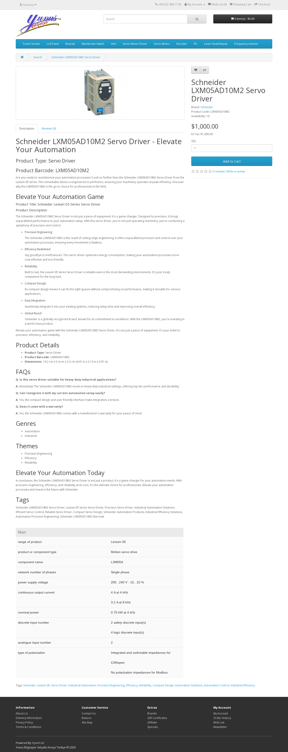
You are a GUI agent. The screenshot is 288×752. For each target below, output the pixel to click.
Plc (195, 44)
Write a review (236, 171)
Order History (222, 718)
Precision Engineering (111, 685)
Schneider (206, 107)
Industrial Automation (82, 685)
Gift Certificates (157, 718)
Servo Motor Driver (135, 44)
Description (26, 128)
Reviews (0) (49, 128)
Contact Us (89, 713)
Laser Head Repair (216, 44)
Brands (152, 713)
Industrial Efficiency (243, 685)
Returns (86, 718)
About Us (22, 713)
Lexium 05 (43, 685)
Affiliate (152, 722)
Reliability (145, 685)
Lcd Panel (53, 44)
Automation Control (216, 685)
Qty (193, 141)
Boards (70, 44)
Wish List (218, 722)
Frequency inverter (246, 44)
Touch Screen (31, 44)
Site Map (87, 722)
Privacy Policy (24, 722)
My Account (220, 713)
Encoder (181, 44)
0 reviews (219, 171)
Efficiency (132, 685)
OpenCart (38, 743)
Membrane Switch (93, 44)
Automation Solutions (188, 685)
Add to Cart (232, 161)
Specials (152, 727)
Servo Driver (59, 685)
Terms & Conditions (28, 727)
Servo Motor (162, 44)
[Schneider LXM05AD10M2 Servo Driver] (100, 93)
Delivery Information (29, 718)
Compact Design (163, 685)
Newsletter (220, 727)
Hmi (113, 44)
